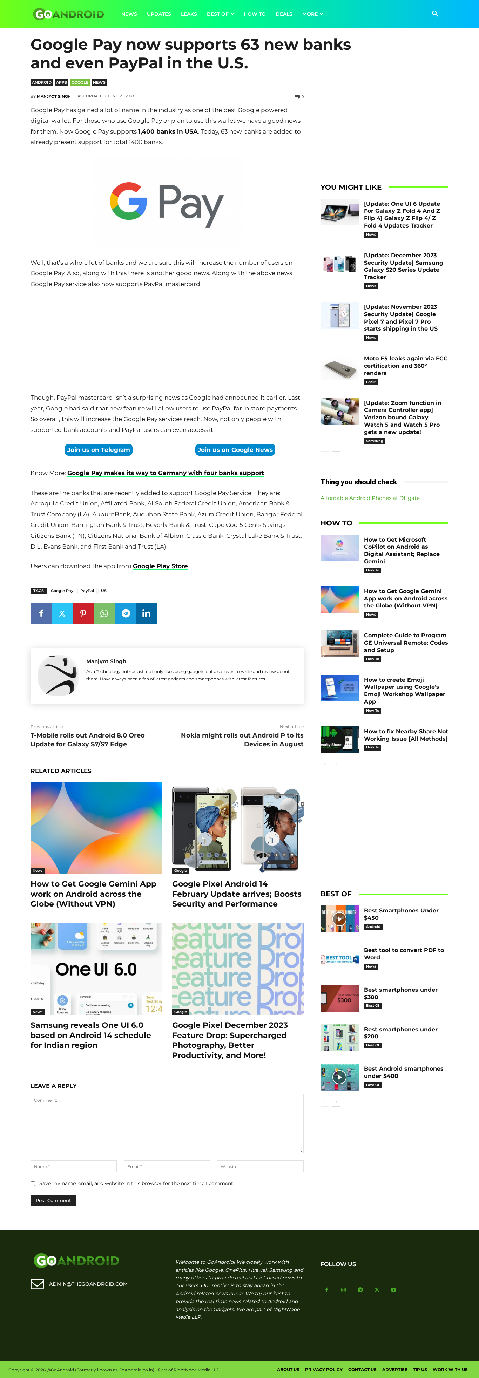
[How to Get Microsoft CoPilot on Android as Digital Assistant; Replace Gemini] (340, 548)
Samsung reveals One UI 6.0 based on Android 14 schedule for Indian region (91, 1035)
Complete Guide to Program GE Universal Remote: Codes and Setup (406, 642)
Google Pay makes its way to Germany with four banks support (165, 472)
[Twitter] (62, 613)
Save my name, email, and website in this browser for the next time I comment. (136, 1183)
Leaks (371, 382)
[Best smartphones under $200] (340, 1037)
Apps (61, 82)
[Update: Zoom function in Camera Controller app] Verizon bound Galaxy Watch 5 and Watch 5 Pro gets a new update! (402, 417)
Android (42, 82)
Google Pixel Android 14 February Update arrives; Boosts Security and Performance (237, 894)
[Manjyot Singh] (58, 675)
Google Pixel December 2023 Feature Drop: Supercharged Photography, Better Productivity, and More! (230, 1040)
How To (372, 570)
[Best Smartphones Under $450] (340, 918)
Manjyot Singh (54, 96)
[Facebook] (41, 613)
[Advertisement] (167, 342)
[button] (435, 14)
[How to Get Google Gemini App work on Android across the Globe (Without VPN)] (96, 828)
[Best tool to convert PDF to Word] (340, 958)
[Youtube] (393, 1290)
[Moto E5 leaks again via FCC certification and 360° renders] (340, 366)
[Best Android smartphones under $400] (340, 1077)
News (99, 82)
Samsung (374, 441)
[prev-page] (325, 455)
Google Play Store (160, 566)
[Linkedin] (146, 613)
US (104, 590)
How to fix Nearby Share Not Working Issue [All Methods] (406, 735)
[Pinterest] (83, 613)
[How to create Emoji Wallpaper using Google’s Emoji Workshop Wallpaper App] (340, 688)
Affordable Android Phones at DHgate (370, 498)
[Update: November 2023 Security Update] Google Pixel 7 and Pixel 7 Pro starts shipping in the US (401, 318)
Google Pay (62, 590)
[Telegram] (125, 613)
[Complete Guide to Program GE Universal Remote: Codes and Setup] (340, 643)
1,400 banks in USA (168, 131)
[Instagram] (343, 1290)
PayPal (87, 590)
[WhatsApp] (104, 613)
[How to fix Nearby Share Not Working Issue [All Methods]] (340, 739)
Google (80, 82)
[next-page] (336, 455)
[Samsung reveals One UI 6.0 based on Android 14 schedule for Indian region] (96, 969)
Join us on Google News (235, 449)
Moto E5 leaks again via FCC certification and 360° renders (406, 365)
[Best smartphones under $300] (340, 998)
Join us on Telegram (98, 449)
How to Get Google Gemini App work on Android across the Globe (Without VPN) (93, 894)
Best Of (372, 1005)
